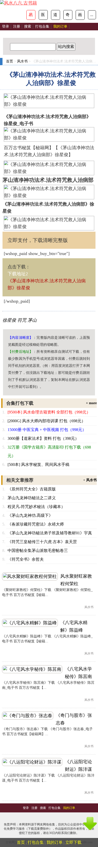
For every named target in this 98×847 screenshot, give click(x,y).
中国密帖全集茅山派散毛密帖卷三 (38, 550)
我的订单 (54, 842)
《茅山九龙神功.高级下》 (30, 515)
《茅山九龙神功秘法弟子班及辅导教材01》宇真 (50, 533)
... (91, 15)
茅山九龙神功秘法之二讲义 (32, 498)
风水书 (22, 61)
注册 (16, 26)
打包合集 (42, 26)
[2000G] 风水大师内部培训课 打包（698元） (46, 421)
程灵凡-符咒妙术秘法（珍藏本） (36, 506)
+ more (91, 403)
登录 (5, 26)
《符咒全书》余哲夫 (26, 559)
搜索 (27, 26)
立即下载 (73, 842)
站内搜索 (66, 46)
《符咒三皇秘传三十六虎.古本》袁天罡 (42, 542)
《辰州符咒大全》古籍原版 (32, 489)
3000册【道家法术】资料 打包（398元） (43, 438)
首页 (9, 61)
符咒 (21, 320)
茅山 (32, 320)
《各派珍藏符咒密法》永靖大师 (36, 524)
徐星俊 (9, 320)
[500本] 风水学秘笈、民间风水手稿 (38, 464)
